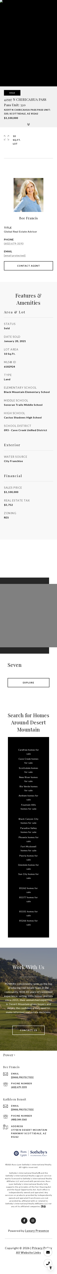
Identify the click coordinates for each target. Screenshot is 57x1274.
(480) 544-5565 (19, 1119)
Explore (28, 682)
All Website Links (28, 1252)
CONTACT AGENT (28, 265)
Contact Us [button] (28, 1030)
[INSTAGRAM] (33, 1220)
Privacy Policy (42, 1248)
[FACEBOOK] (24, 1220)
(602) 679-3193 (13, 243)
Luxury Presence (37, 1230)
